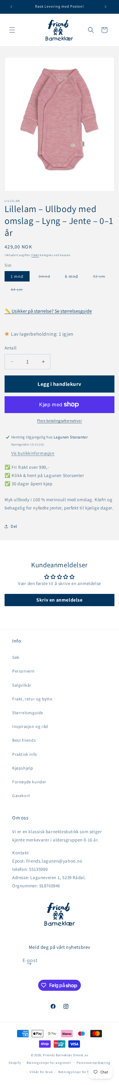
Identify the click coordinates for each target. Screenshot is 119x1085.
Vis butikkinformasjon (33, 453)
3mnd (47, 277)
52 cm (102, 277)
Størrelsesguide (27, 712)
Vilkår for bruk (41, 1072)
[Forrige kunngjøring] (11, 6)
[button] (12, 30)
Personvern (23, 671)
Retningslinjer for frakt (76, 1072)
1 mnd (17, 276)
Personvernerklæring (93, 1063)
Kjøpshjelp (22, 768)
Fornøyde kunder (29, 782)
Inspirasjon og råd (30, 726)
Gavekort (21, 795)
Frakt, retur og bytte (32, 699)
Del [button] (14, 526)
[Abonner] (29, 964)
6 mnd (71, 276)
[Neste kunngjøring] (105, 6)
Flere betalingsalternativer (59, 420)
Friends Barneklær (57, 1055)
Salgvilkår (21, 685)
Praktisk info (24, 754)
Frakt (35, 255)
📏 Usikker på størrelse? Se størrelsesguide (48, 311)
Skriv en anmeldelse (59, 600)
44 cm (20, 290)
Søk (16, 657)
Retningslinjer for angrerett (49, 1063)
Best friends (24, 740)
